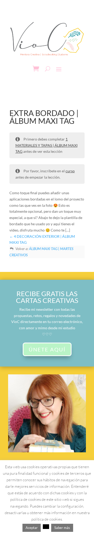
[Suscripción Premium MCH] (47, 451)
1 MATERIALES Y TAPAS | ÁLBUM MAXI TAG (46, 145)
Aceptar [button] (32, 528)
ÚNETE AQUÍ (47, 349)
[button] (46, 526)
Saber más (62, 528)
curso (70, 171)
